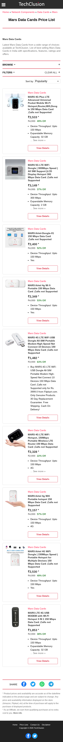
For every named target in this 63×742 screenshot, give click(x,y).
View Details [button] (42, 148)
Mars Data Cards (37, 92)
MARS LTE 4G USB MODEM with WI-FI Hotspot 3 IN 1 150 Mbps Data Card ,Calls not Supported (42, 619)
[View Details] (15, 110)
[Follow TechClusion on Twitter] (34, 738)
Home (15, 725)
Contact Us (35, 725)
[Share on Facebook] (23, 685)
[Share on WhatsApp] (42, 685)
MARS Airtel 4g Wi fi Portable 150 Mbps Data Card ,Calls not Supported (43, 288)
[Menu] (3, 4)
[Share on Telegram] (51, 685)
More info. (17, 713)
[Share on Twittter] (32, 685)
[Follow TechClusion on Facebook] (28, 738)
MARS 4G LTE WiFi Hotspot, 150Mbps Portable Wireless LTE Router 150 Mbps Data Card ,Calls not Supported (43, 440)
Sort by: (30, 81)
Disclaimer (46, 725)
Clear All (51, 72)
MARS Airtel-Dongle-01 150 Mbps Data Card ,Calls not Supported (41, 236)
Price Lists (24, 725)
